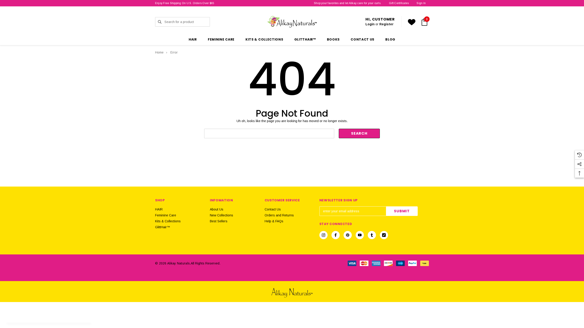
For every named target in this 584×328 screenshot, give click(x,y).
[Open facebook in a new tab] (335, 235)
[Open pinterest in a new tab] (348, 235)
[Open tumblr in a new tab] (372, 235)
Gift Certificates (399, 3)
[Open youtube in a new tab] (360, 235)
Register (386, 24)
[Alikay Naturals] (292, 292)
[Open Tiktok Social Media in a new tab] (384, 235)
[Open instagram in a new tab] (323, 235)
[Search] (159, 21)
